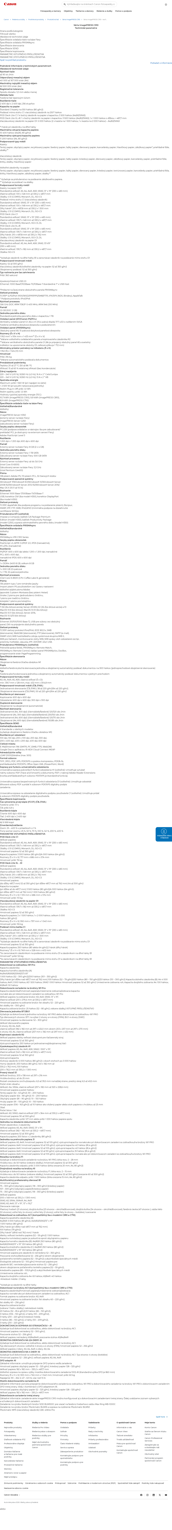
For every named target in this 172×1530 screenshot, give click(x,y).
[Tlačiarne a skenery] (95, 11)
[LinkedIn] (154, 1495)
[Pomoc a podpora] (133, 11)
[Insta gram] (147, 1495)
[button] (164, 834)
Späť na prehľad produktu (13, 60)
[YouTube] (166, 1495)
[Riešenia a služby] (113, 11)
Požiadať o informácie (161, 63)
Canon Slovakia (11, 1495)
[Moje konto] (166, 5)
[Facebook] (141, 1495)
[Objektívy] (74, 11)
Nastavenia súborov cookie (16, 1488)
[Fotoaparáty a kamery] (62, 11)
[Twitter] (160, 1495)
